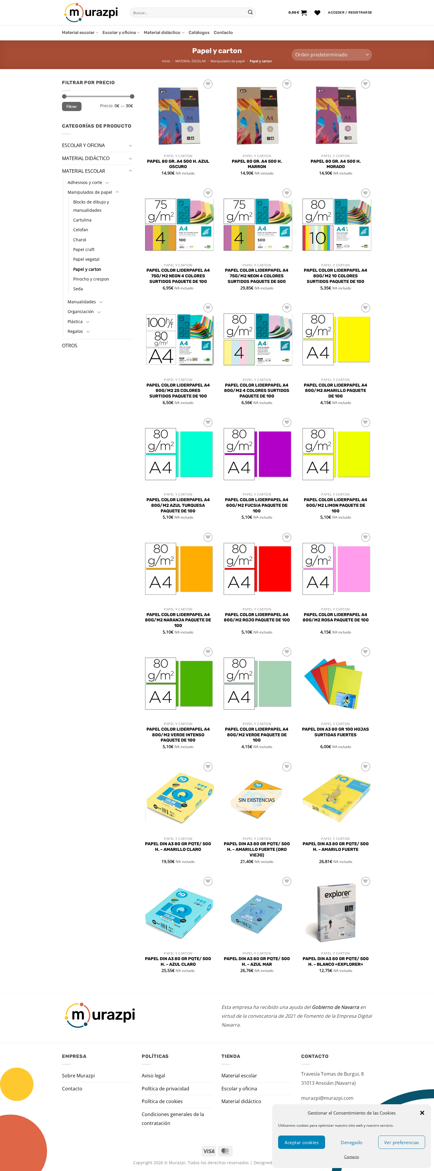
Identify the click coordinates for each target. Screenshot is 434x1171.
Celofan (80, 229)
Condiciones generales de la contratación (173, 1118)
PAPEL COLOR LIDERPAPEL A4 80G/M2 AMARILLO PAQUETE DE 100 (335, 391)
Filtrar (71, 106)
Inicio (166, 61)
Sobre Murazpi (78, 1075)
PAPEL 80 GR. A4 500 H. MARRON (257, 164)
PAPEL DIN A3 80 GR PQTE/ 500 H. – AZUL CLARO (178, 961)
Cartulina (82, 220)
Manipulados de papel (228, 61)
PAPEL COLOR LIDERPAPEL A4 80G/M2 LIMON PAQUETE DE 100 (335, 505)
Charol (79, 239)
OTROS (69, 345)
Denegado (352, 1142)
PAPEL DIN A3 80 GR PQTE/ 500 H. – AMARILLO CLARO (178, 846)
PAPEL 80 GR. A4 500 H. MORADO (336, 164)
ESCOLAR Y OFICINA (83, 145)
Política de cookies (162, 1101)
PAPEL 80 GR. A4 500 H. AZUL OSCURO (178, 164)
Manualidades (82, 301)
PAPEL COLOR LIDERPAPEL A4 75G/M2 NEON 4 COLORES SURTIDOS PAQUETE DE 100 (178, 276)
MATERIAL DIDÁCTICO (86, 158)
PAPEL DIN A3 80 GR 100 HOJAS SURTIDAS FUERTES (335, 732)
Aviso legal (153, 1075)
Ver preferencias (401, 1142)
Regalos (75, 331)
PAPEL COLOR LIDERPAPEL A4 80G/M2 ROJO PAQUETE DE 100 (257, 617)
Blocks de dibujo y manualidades (91, 206)
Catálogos (199, 32)
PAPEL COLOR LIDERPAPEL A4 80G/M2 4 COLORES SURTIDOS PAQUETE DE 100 (256, 391)
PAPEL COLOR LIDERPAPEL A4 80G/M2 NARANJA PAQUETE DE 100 (178, 620)
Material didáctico (162, 32)
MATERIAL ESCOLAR (190, 61)
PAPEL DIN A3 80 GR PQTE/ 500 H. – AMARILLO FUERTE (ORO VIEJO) (257, 849)
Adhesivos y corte (85, 182)
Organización (81, 311)
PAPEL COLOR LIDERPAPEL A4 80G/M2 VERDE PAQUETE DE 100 (256, 735)
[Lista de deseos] (317, 12)
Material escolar (78, 32)
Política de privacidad (165, 1088)
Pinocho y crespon (91, 279)
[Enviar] (250, 13)
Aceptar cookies (302, 1142)
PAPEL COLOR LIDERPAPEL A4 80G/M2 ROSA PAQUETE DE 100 (336, 617)
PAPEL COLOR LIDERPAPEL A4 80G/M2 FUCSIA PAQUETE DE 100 (256, 505)
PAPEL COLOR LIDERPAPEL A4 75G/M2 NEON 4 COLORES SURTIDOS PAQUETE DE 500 (256, 276)
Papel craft (83, 249)
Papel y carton (87, 269)
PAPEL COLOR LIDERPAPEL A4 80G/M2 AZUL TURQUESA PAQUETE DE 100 (178, 505)
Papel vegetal (86, 259)
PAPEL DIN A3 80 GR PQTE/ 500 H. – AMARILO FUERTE (336, 846)
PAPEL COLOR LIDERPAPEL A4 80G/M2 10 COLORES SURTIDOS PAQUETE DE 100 (335, 276)
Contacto (351, 1156)
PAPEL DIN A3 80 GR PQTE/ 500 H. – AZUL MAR (257, 961)
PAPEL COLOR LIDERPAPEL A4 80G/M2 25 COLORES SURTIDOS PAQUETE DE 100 (178, 391)
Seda (78, 288)
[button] (422, 1113)
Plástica (75, 321)
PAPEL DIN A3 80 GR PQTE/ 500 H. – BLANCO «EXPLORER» (336, 961)
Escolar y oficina (119, 32)
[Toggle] (130, 145)
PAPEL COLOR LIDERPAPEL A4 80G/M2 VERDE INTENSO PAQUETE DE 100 (178, 735)
